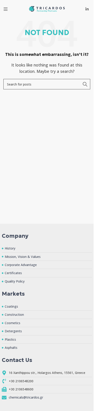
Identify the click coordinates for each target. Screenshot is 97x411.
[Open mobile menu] (5, 9)
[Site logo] (47, 8)
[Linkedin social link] (87, 9)
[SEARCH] (85, 84)
